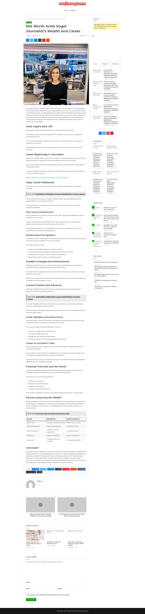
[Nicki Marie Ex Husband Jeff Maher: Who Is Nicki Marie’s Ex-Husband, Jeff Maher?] (97, 217)
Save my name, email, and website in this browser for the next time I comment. (48, 594)
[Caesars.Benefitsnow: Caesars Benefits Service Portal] (35, 535)
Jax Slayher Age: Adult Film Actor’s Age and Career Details (110, 226)
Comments (115, 64)
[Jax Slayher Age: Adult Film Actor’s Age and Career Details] (97, 227)
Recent (95, 64)
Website (59, 588)
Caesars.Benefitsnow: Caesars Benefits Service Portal (33, 543)
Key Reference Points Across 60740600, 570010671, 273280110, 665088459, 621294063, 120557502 (111, 97)
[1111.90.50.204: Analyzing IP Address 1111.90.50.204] (97, 243)
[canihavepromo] (72, 4)
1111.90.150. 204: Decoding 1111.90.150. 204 (110, 234)
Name (28, 582)
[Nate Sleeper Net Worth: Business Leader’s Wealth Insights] (77, 535)
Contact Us (73, 10)
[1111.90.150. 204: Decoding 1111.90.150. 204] (97, 235)
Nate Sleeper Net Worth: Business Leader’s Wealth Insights (76, 543)
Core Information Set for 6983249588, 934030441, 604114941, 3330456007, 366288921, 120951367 (111, 108)
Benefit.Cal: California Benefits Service (53, 542)
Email (28, 588)
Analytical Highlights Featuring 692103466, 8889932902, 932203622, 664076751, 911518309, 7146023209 (111, 120)
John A (28, 35)
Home (65, 10)
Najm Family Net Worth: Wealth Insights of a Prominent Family (50, 177)
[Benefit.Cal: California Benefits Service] (56, 535)
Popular (105, 64)
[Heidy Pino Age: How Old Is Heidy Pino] (97, 210)
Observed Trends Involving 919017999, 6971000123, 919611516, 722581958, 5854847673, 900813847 (111, 85)
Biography (33, 19)
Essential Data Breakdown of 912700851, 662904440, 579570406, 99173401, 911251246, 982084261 (111, 73)
